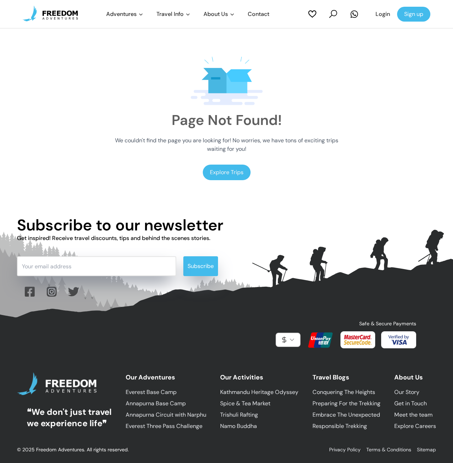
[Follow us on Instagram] (52, 292)
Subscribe (201, 266)
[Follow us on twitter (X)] (73, 291)
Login (382, 14)
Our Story (406, 392)
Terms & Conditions (388, 449)
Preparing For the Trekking (346, 403)
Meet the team (413, 414)
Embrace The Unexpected (346, 414)
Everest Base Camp (151, 392)
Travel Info (170, 14)
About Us (215, 14)
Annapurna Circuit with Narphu (166, 414)
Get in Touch (410, 403)
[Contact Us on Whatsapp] (354, 14)
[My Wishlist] (312, 14)
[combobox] (288, 340)
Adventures (121, 14)
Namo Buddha (238, 426)
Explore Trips (226, 172)
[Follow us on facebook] (29, 291)
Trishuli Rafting (239, 414)
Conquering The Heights (343, 392)
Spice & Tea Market (245, 403)
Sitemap (426, 449)
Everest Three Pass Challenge (164, 426)
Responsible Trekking (339, 426)
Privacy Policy (345, 449)
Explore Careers (415, 426)
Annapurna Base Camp (156, 403)
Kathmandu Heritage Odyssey (259, 392)
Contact (258, 14)
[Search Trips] (333, 14)
